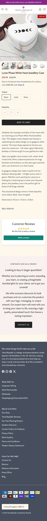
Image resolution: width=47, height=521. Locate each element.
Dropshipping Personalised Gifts (15, 398)
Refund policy (7, 437)
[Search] (7, 9)
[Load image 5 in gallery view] (23, 37)
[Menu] (2, 9)
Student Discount (9, 425)
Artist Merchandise (9, 390)
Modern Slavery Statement (13, 445)
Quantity (5, 107)
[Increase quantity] (18, 112)
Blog (3, 476)
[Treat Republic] (23, 9)
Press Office (7, 472)
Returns (5, 464)
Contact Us (6, 460)
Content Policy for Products (13, 429)
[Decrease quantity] (4, 112)
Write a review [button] (23, 238)
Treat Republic (12, 513)
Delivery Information (10, 468)
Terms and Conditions (11, 441)
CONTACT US (23, 325)
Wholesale (6, 394)
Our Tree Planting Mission (12, 421)
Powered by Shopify (24, 513)
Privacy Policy (7, 433)
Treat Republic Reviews (11, 417)
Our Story (6, 412)
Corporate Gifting (9, 386)
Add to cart (23, 122)
